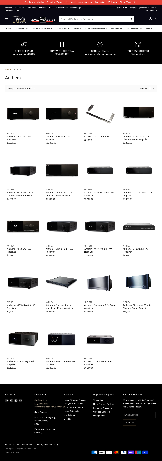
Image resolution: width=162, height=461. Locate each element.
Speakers (21, 29)
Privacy (8, 444)
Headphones (116, 29)
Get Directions (151, 10)
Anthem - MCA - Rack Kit (96, 136)
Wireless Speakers (101, 412)
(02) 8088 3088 (121, 8)
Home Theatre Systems (103, 404)
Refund (16, 444)
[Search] (131, 19)
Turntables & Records (42, 29)
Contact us (19, 8)
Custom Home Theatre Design (68, 8)
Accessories (133, 29)
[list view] (153, 88)
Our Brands (31, 8)
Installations (69, 415)
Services (42, 8)
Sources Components (95, 29)
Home (8, 69)
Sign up (129, 422)
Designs (67, 419)
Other (148, 29)
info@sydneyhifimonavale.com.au (143, 8)
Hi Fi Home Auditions (73, 407)
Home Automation (12, 10)
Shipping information (44, 444)
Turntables (98, 400)
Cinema (8, 29)
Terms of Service (27, 444)
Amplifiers (62, 29)
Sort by (10, 88)
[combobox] (93, 19)
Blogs (51, 8)
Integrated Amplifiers (102, 408)
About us (8, 8)
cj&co (17, 452)
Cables (76, 29)
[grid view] (150, 88)
